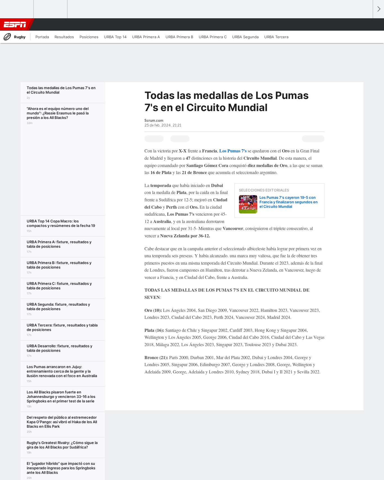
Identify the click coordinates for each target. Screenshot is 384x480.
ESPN (15, 24)
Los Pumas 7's (233, 150)
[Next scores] (378, 9)
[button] (366, 24)
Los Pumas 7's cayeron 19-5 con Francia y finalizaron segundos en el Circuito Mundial (288, 202)
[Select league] (17, 9)
